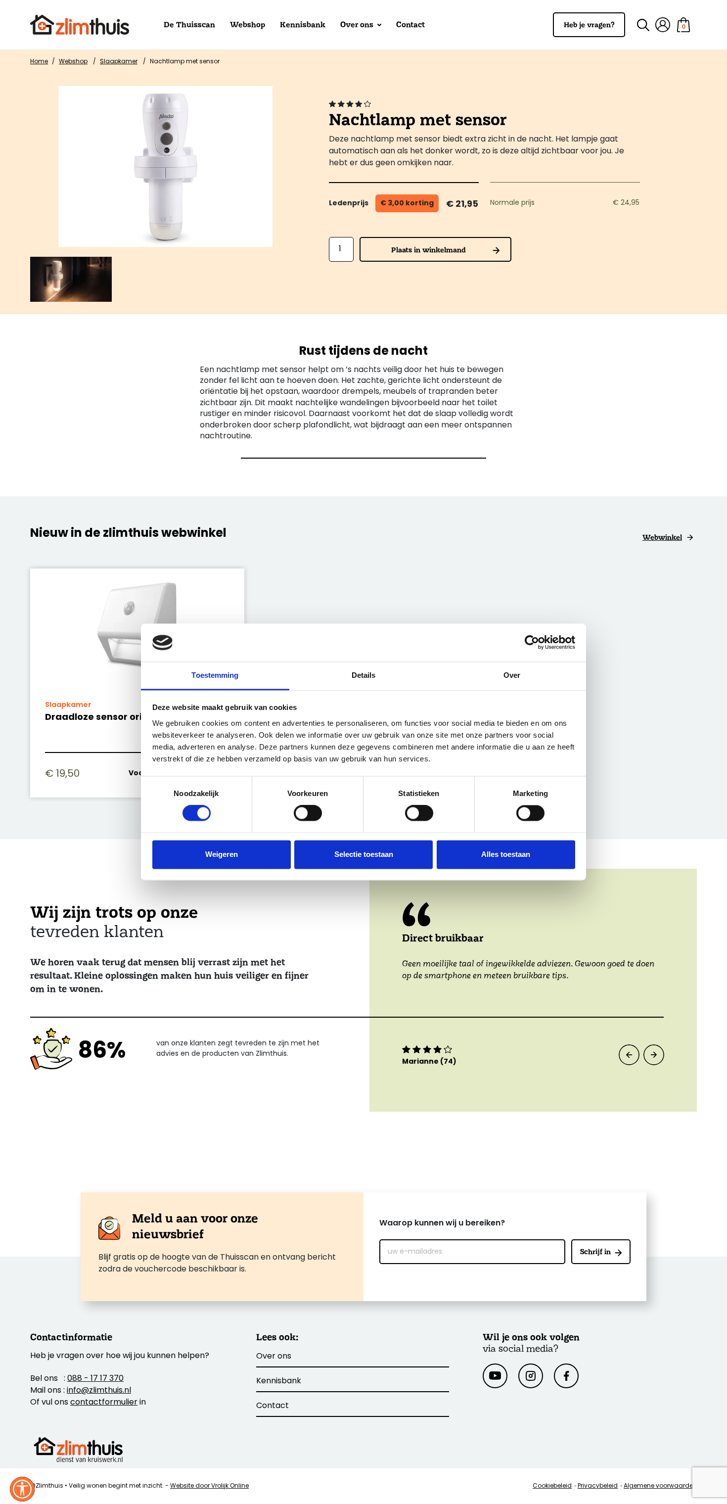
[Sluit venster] (22, 1489)
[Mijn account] (662, 24)
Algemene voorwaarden (660, 1486)
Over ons (357, 24)
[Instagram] (530, 1375)
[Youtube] (495, 1375)
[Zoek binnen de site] (637, 25)
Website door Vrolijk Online (209, 1486)
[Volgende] (653, 1054)
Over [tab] (511, 675)
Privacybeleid (598, 1486)
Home (39, 62)
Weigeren (221, 854)
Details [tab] (364, 675)
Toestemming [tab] (214, 675)
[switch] (308, 813)
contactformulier (103, 1402)
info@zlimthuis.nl (99, 1390)
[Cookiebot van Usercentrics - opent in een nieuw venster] (532, 642)
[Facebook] (566, 1375)
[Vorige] (629, 1054)
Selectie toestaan (363, 854)
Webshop (247, 24)
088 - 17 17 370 (95, 1378)
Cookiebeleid (552, 1486)
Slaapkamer (118, 62)
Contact (410, 24)
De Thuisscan (189, 24)
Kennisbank (302, 24)
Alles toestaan (505, 854)
